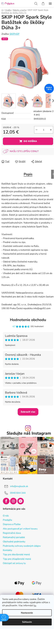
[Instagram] (13, 501)
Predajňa (7, 520)
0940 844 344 (18, 492)
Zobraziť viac (28, 411)
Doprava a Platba (11, 524)
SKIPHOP (14, 34)
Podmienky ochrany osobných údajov (22, 545)
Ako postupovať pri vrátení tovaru (20, 528)
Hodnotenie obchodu (28, 319)
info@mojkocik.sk (19, 486)
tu (35, 605)
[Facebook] (6, 501)
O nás (6, 515)
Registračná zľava (12, 533)
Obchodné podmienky (14, 541)
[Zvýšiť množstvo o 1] (51, 129)
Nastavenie (27, 612)
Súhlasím (27, 622)
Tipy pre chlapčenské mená (17, 559)
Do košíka (30, 141)
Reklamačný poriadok (14, 537)
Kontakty (7, 550)
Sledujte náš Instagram (29, 433)
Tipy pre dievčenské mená (16, 554)
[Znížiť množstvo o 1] (36, 129)
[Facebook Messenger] (20, 501)
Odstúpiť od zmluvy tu (14, 563)
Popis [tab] (28, 174)
